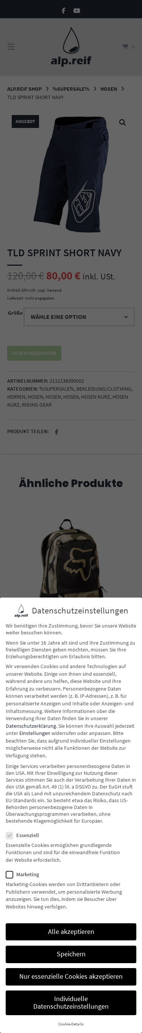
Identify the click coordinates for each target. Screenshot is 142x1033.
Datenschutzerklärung (31, 725)
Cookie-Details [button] (71, 1024)
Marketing (27, 874)
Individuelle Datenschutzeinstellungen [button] (71, 1003)
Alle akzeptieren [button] (71, 931)
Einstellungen (34, 733)
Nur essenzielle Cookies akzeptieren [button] (71, 976)
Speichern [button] (71, 954)
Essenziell (27, 835)
